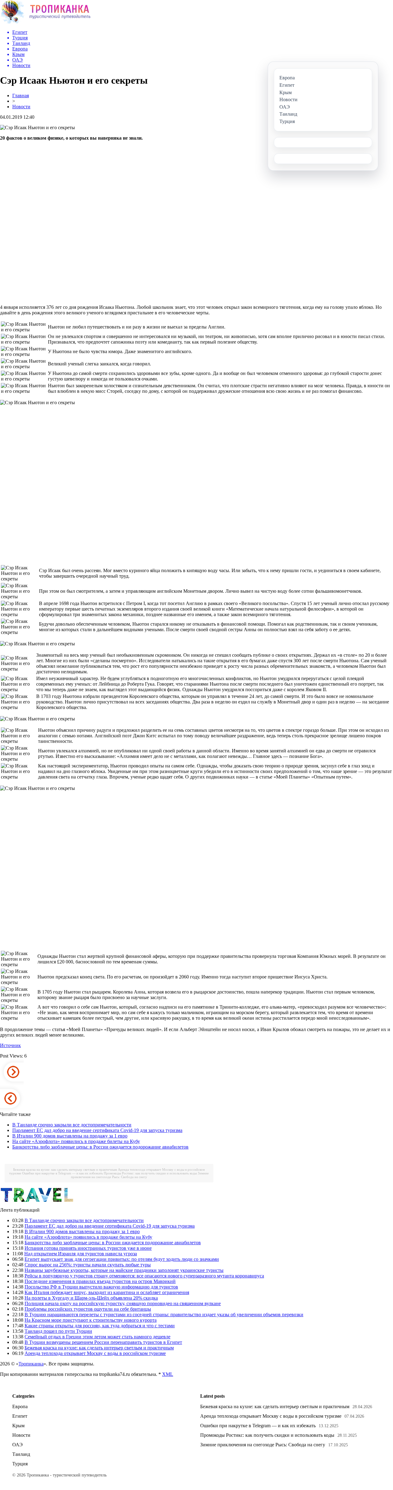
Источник (10, 1045)
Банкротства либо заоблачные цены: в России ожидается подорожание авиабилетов (100, 1146)
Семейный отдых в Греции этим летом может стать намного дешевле (97, 1336)
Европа (20, 1406)
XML (167, 1374)
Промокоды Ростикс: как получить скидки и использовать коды (150, 1173)
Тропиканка (31, 1363)
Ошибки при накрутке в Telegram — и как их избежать (62, 1173)
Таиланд (21, 1454)
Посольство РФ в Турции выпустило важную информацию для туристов (101, 1286)
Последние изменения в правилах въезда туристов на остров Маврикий (100, 1281)
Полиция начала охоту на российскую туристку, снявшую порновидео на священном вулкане (123, 1303)
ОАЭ (17, 1444)
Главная (20, 95)
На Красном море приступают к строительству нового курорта (91, 1320)
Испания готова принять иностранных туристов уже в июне (88, 1248)
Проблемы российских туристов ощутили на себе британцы (88, 1309)
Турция (20, 1463)
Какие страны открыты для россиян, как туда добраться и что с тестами (100, 1325)
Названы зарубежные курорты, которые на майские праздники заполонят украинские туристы (124, 1270)
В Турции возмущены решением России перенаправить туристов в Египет (103, 1342)
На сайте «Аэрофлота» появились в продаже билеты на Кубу (76, 1141)
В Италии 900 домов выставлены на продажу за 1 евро (69, 1135)
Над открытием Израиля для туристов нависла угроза (80, 1253)
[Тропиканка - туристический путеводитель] (45, 23)
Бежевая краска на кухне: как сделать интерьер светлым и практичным (65, 1169)
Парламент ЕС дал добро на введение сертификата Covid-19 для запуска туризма (97, 1130)
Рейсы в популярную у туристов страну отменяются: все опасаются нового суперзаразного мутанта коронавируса (144, 1275)
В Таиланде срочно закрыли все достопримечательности (71, 1124)
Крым (18, 1425)
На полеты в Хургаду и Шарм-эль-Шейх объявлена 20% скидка (91, 1298)
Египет (19, 1416)
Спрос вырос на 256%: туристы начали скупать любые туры (88, 1264)
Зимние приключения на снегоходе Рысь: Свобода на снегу (140, 1175)
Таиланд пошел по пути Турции (58, 1331)
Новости (21, 106)
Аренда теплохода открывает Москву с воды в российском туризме (95, 1353)
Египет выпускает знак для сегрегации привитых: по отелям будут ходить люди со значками (122, 1259)
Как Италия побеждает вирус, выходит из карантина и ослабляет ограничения (107, 1292)
